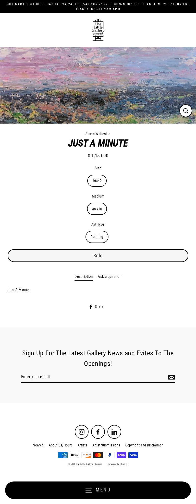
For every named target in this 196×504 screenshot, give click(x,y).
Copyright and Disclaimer (144, 445)
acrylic (97, 208)
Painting (97, 237)
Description (84, 276)
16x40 (97, 181)
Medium (98, 196)
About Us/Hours (60, 445)
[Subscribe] (171, 377)
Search (38, 445)
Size (98, 168)
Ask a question (109, 276)
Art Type (97, 224)
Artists (82, 445)
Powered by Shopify (118, 464)
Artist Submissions (106, 445)
